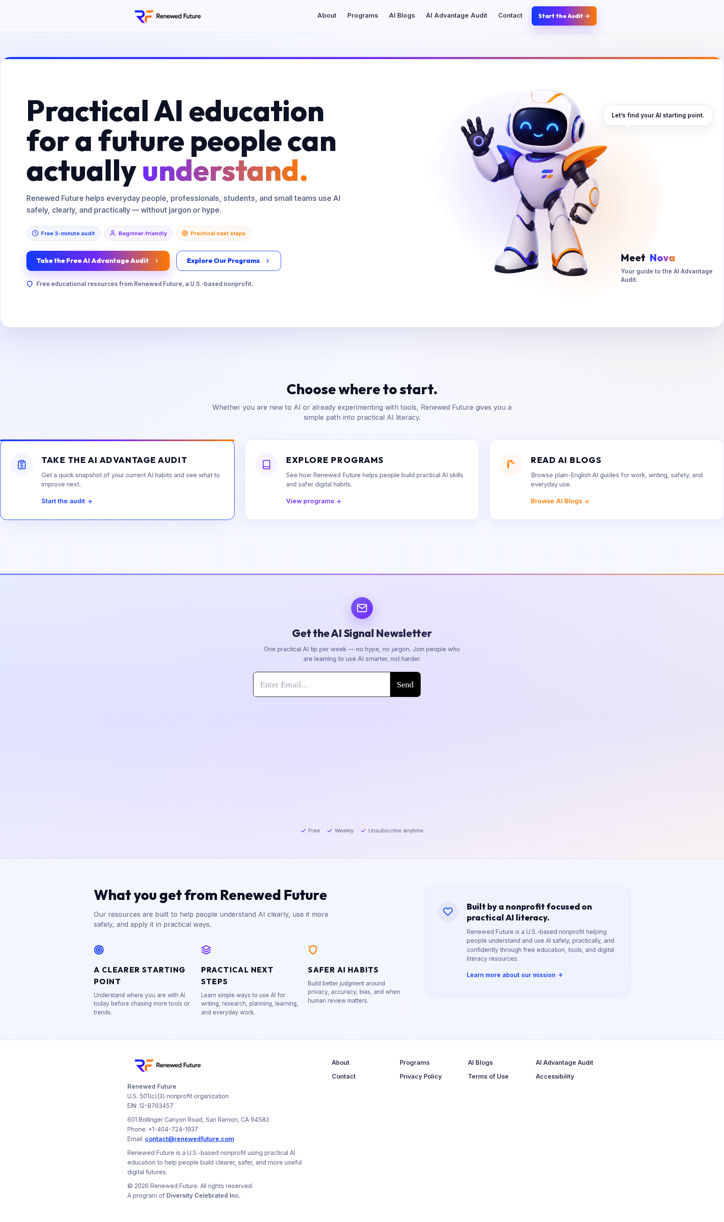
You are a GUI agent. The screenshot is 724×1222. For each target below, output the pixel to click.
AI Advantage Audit (456, 15)
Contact (510, 15)
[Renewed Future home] (167, 15)
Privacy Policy (421, 1076)
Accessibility (555, 1076)
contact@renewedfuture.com (189, 1138)
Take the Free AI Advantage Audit (92, 260)
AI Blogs (402, 15)
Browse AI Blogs (556, 501)
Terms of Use (488, 1076)
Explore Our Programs (223, 260)
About (326, 15)
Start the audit (63, 501)
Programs (362, 15)
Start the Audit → (564, 16)
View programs (310, 501)
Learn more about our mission (511, 974)
